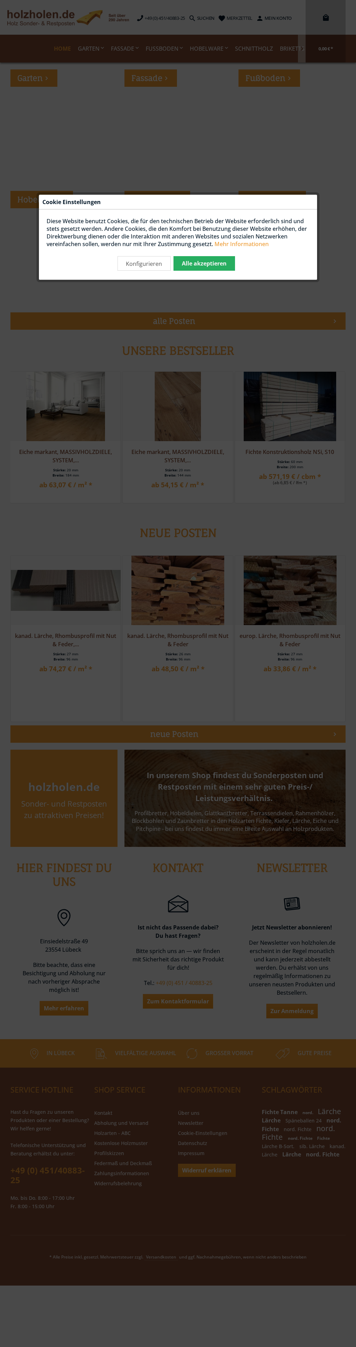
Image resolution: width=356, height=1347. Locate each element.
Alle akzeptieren (204, 263)
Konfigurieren (144, 264)
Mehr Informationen (242, 244)
